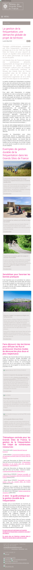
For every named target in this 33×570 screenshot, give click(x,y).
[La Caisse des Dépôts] (16, 563)
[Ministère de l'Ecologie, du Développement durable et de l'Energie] (7, 559)
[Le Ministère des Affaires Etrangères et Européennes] (14, 561)
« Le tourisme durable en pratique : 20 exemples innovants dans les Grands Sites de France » (16, 456)
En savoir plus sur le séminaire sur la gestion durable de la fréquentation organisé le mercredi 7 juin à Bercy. (16, 531)
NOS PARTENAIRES (9, 558)
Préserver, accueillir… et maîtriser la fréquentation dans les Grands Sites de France (16, 476)
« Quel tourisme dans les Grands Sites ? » (14, 471)
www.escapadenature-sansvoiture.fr (20, 432)
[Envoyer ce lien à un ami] (29, 41)
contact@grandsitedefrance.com (13, 547)
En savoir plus (7, 193)
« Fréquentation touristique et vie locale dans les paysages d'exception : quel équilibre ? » (16, 463)
